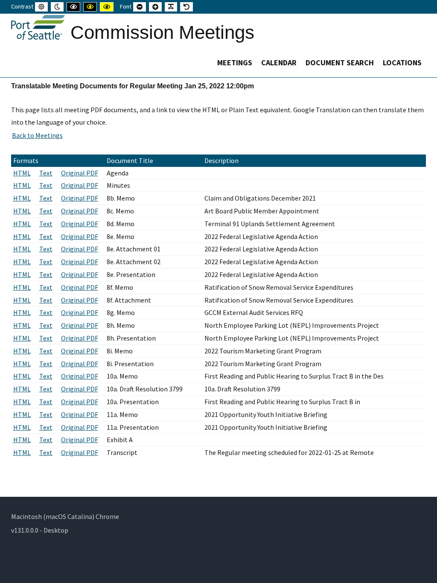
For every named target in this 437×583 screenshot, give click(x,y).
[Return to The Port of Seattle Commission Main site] (38, 28)
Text (45, 173)
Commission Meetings (162, 32)
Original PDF (79, 173)
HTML (22, 173)
